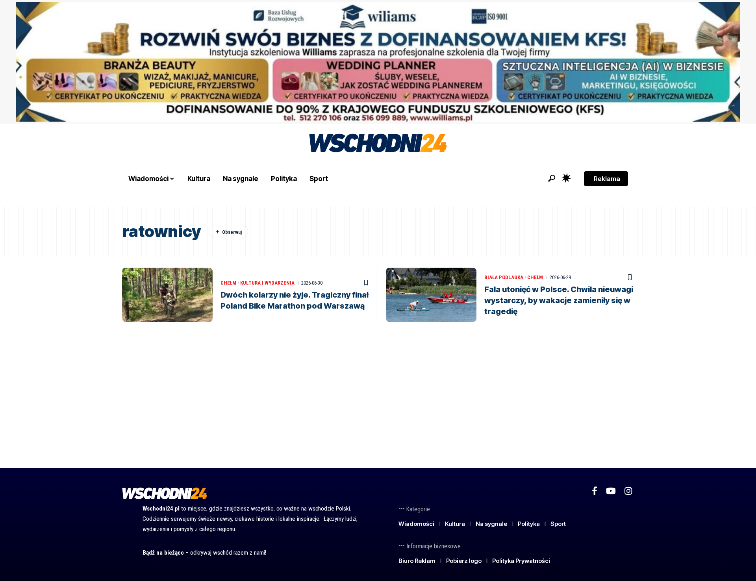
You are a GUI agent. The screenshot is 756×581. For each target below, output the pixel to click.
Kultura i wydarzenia (267, 283)
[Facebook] (594, 491)
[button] (551, 178)
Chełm (228, 283)
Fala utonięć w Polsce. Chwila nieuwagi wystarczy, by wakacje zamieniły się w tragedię (558, 300)
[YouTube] (611, 491)
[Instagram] (628, 491)
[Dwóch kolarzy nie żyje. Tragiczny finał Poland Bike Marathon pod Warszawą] (167, 295)
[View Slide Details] (378, 62)
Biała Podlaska (503, 277)
